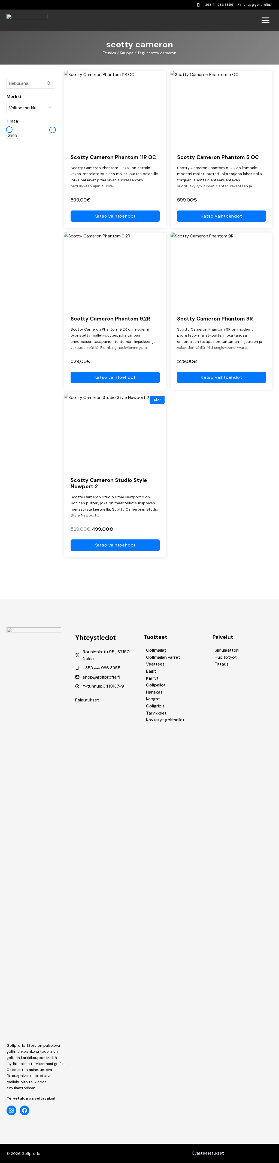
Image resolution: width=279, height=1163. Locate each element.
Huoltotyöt (226, 657)
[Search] (48, 83)
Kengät (153, 699)
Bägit (151, 671)
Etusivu (109, 52)
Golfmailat (156, 650)
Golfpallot (156, 685)
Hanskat (154, 692)
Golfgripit (155, 706)
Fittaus (222, 664)
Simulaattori (227, 650)
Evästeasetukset (208, 1153)
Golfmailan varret (163, 657)
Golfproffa (31, 1153)
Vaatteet (155, 664)
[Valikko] (265, 20)
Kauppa (127, 52)
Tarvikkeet (156, 713)
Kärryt (152, 678)
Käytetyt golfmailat (165, 720)
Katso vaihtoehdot (115, 216)
